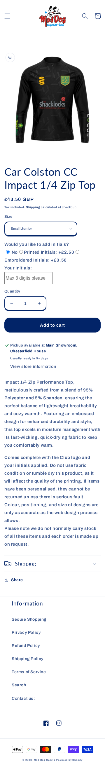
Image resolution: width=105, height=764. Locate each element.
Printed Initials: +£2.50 (49, 252)
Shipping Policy (27, 659)
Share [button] (17, 580)
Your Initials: (18, 268)
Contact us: (23, 698)
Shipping (33, 207)
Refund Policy (26, 645)
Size (8, 217)
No (14, 252)
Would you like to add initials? (36, 244)
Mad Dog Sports (44, 760)
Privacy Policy (26, 632)
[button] (7, 16)
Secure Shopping (29, 619)
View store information (33, 366)
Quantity (12, 291)
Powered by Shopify (69, 760)
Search (19, 685)
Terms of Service (29, 672)
